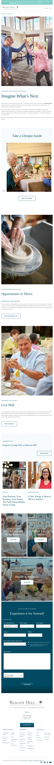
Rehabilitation (30, 746)
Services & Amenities (29, 733)
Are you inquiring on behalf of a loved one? (40, 642)
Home (2, 13)
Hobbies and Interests (22, 740)
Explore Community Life (11, 316)
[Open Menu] (49, 8)
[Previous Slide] (4, 167)
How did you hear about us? (13, 641)
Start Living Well (9, 423)
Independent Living (5, 733)
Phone (31, 632)
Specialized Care (30, 742)
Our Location (39, 740)
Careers (46, 739)
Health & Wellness (29, 738)
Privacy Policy (24, 760)
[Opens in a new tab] (47, 762)
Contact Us (38, 737)
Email (6, 632)
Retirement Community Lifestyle (22, 734)
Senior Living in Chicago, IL (47, 733)
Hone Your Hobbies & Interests (5, 738)
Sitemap (30, 760)
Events (37, 735)
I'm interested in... (10, 623)
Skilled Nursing (30, 748)
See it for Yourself (27, 198)
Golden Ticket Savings (20, 1)
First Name (24, 623)
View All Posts (44, 453)
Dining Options (6, 742)
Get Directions (26, 724)
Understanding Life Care (14, 740)
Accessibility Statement (38, 760)
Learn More (13, 539)
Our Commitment (14, 744)
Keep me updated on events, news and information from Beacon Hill (39, 645)
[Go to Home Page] (11, 9)
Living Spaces (22, 747)
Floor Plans (22, 750)
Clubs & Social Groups (22, 744)
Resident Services (13, 733)
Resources (46, 737)
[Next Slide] (9, 167)
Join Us (38, 733)
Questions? (7, 651)
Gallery (12, 737)
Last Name (40, 623)
